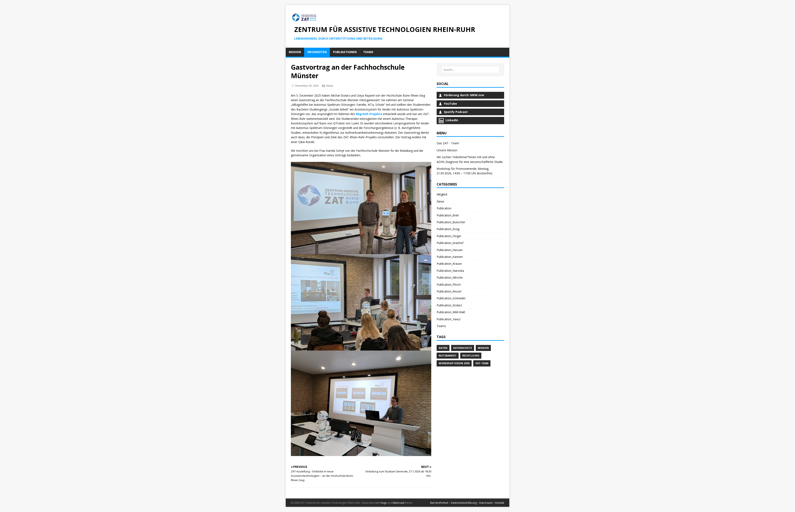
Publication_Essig (448, 229)
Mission (483, 348)
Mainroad (398, 503)
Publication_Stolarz (449, 305)
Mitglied (442, 194)
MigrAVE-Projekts (369, 114)
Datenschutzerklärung (464, 503)
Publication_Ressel (449, 291)
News (329, 85)
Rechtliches (470, 355)
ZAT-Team (481, 363)
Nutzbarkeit (448, 355)
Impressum (486, 503)
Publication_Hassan (450, 250)
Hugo (384, 503)
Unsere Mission (447, 150)
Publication (444, 208)
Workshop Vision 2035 (454, 363)
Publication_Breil (448, 215)
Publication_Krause (449, 264)
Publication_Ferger (449, 236)
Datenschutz (462, 348)
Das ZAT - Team (448, 143)
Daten (443, 348)
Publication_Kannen (450, 257)
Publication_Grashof (450, 243)
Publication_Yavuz (448, 319)
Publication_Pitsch (449, 284)
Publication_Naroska (450, 271)
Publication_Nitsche (450, 277)
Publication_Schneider (451, 298)
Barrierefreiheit (439, 503)
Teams (441, 326)
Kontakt (499, 503)
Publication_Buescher (451, 222)
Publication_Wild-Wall (451, 312)
